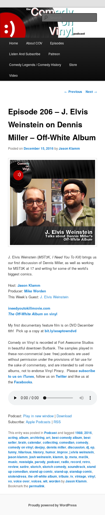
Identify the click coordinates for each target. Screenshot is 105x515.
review (13, 466)
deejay (40, 447)
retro (86, 461)
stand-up (61, 471)
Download (64, 415)
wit (45, 481)
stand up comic (41, 471)
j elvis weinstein (81, 452)
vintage (80, 476)
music (13, 461)
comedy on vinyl (20, 447)
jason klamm (18, 456)
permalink (36, 486)
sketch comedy (54, 466)
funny (12, 452)
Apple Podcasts (38, 421)
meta (73, 456)
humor (50, 452)
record (76, 461)
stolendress (17, 476)
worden (54, 481)
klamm (58, 456)
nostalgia (26, 461)
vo (10, 481)
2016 (88, 432)
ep (92, 447)
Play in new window (38, 415)
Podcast (50, 432)
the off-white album (42, 476)
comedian (66, 442)
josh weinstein (40, 456)
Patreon (54, 53)
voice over (21, 481)
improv (62, 452)
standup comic (80, 471)
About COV (34, 43)
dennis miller (56, 447)
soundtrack (76, 466)
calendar (34, 442)
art (48, 437)
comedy (82, 442)
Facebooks (23, 381)
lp (66, 456)
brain (22, 442)
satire (24, 466)
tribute (64, 476)
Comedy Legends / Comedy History (35, 64)
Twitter (61, 376)
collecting (50, 442)
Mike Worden (35, 290)
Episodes (57, 43)
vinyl (91, 476)
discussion (76, 447)
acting (13, 437)
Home (13, 43)
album (24, 437)
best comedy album (67, 437)
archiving (37, 437)
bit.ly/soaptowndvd (60, 330)
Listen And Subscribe (24, 53)
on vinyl (32, 313)
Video (13, 75)
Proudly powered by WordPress (52, 505)
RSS (57, 421)
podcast (53, 461)
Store (73, 64)
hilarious (25, 452)
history (38, 452)
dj (87, 447)
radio (65, 461)
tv (71, 476)
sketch (35, 466)
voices (36, 481)
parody (40, 461)
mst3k (83, 456)
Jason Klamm (69, 148)
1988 (79, 432)
